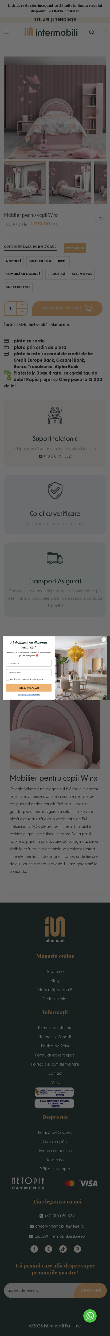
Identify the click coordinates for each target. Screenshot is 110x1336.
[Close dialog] (103, 639)
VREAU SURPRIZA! (29, 687)
